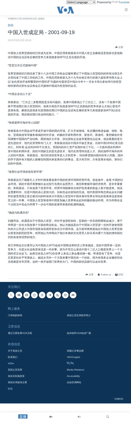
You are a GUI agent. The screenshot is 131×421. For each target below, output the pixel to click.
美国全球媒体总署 (17, 382)
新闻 (10, 25)
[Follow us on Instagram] (34, 295)
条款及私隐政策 (16, 376)
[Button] (119, 47)
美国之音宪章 (15, 369)
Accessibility (73, 376)
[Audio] (79, 416)
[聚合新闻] (57, 295)
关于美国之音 (15, 350)
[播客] (65, 295)
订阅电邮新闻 (15, 315)
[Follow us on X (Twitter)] (11, 295)
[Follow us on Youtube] (19, 295)
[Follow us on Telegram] (50, 295)
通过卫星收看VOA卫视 (20, 333)
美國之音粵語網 (75, 350)
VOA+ (11, 363)
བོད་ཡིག (70, 363)
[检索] (108, 416)
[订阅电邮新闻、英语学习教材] (73, 295)
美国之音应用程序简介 (79, 315)
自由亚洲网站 (74, 382)
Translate (124, 2)
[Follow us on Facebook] (26, 295)
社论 (10, 388)
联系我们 (12, 357)
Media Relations (75, 369)
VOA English (73, 357)
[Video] (51, 416)
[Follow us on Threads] (42, 295)
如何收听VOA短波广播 (79, 333)
